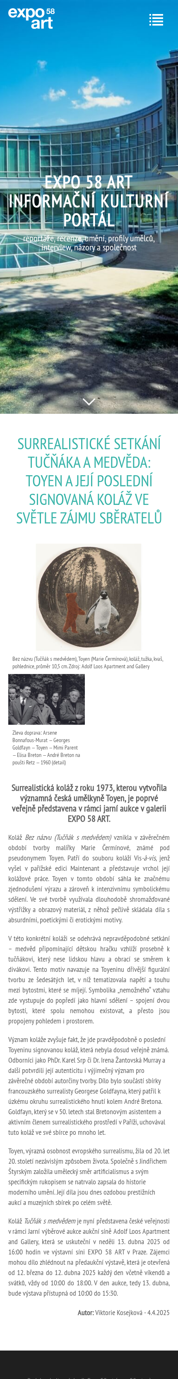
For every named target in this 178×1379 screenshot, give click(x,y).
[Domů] (31, 18)
